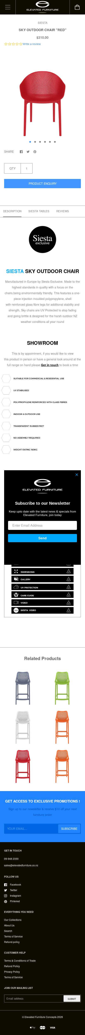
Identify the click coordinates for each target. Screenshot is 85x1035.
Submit (72, 998)
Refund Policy (12, 966)
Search (8, 931)
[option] (42, 94)
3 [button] (40, 142)
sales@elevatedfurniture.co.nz (21, 865)
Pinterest (15, 901)
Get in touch (50, 365)
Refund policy (12, 942)
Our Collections (12, 919)
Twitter (13, 890)
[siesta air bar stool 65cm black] (42, 261)
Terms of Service (13, 936)
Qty (12, 168)
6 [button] (55, 142)
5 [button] (50, 142)
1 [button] (30, 142)
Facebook (15, 884)
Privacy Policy (12, 971)
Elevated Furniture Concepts (41, 1017)
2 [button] (35, 142)
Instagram (15, 895)
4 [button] (45, 142)
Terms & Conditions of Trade (20, 960)
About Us (9, 925)
